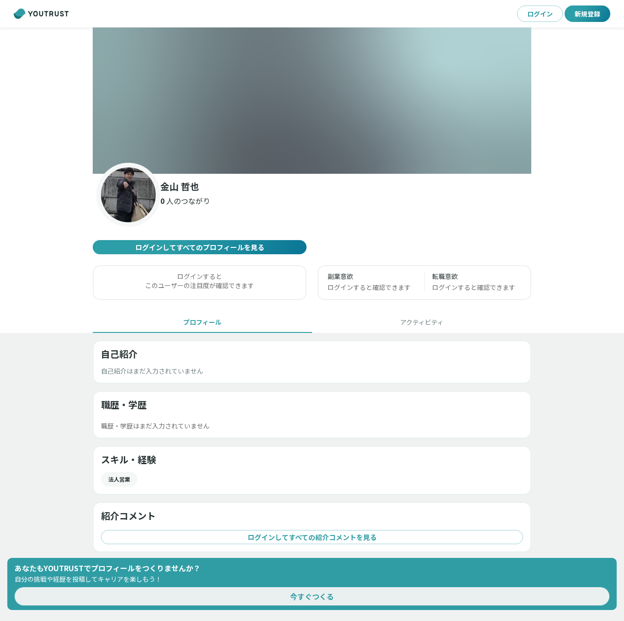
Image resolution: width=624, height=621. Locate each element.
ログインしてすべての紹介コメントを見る (312, 537)
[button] (312, 100)
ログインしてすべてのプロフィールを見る (199, 247)
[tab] (202, 322)
